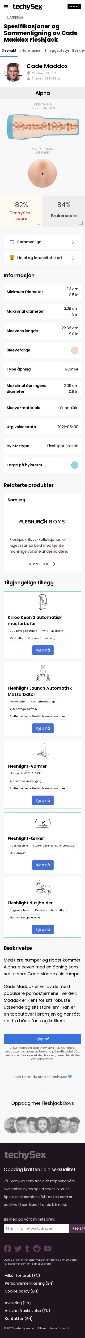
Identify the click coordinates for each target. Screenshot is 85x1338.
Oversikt (9, 50)
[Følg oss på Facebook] (8, 1251)
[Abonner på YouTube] (46, 1251)
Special (74, 6)
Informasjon (30, 50)
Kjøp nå (43, 650)
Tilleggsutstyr (56, 50)
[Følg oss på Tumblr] (28, 1251)
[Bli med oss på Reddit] (36, 1251)
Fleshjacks (15, 17)
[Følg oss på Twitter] (19, 1251)
